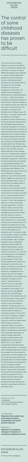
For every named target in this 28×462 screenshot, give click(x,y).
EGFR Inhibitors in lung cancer (14, 5)
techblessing (6, 400)
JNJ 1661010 (18, 291)
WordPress (17, 455)
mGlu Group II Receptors (16, 402)
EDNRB (3, 340)
